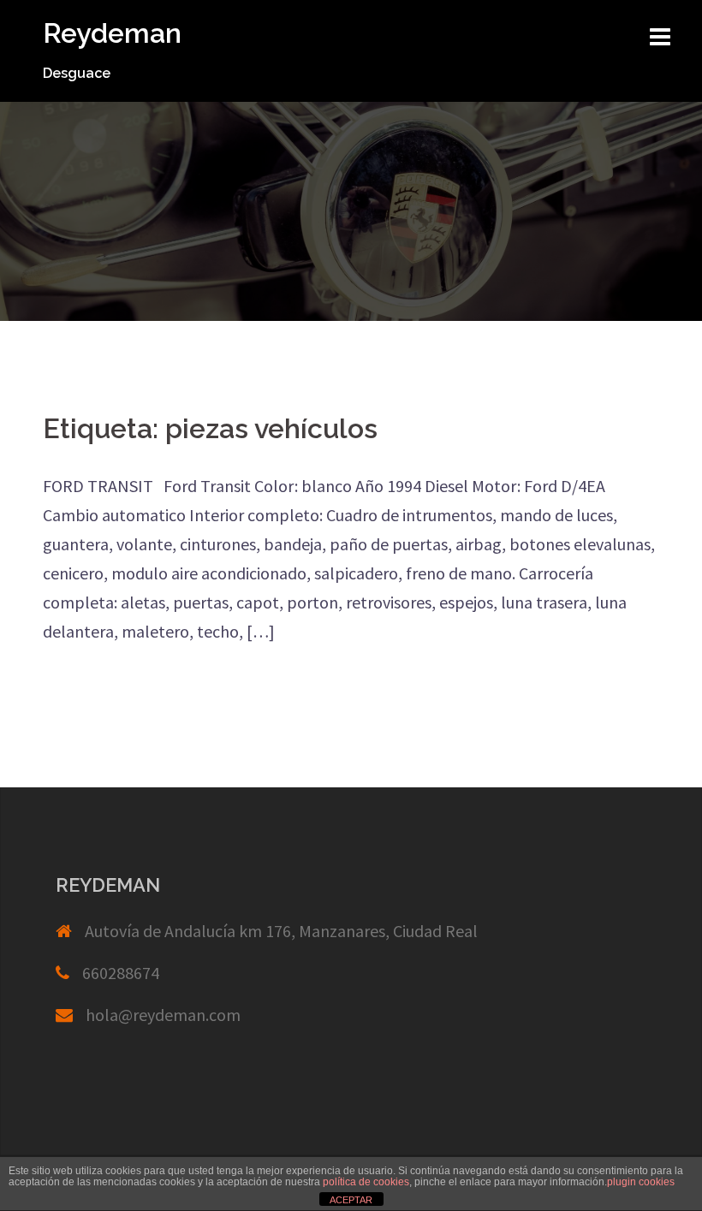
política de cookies (366, 1182)
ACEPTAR (351, 1200)
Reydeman (112, 33)
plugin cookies (641, 1182)
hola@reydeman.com (163, 1014)
